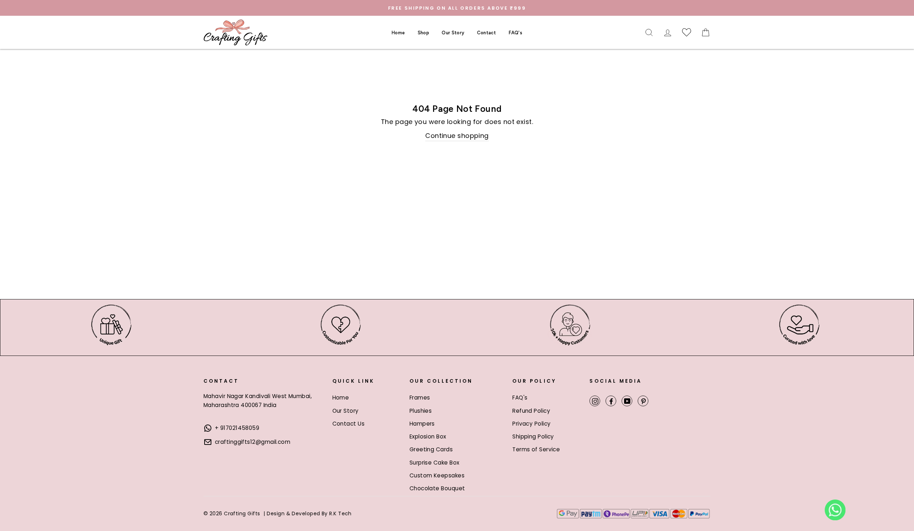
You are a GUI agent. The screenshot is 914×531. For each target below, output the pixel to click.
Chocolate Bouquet (437, 488)
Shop (423, 32)
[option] (457, 8)
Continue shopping (457, 135)
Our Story (453, 32)
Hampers (422, 423)
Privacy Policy (531, 423)
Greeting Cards (431, 449)
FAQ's (516, 32)
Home (398, 32)
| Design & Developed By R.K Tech (307, 513)
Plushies (421, 411)
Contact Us (348, 423)
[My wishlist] (686, 32)
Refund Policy (531, 411)
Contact (486, 32)
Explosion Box (428, 436)
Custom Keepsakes (437, 475)
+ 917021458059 (237, 428)
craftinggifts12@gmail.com (252, 442)
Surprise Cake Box (434, 462)
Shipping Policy (533, 436)
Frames (420, 397)
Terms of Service (536, 449)
